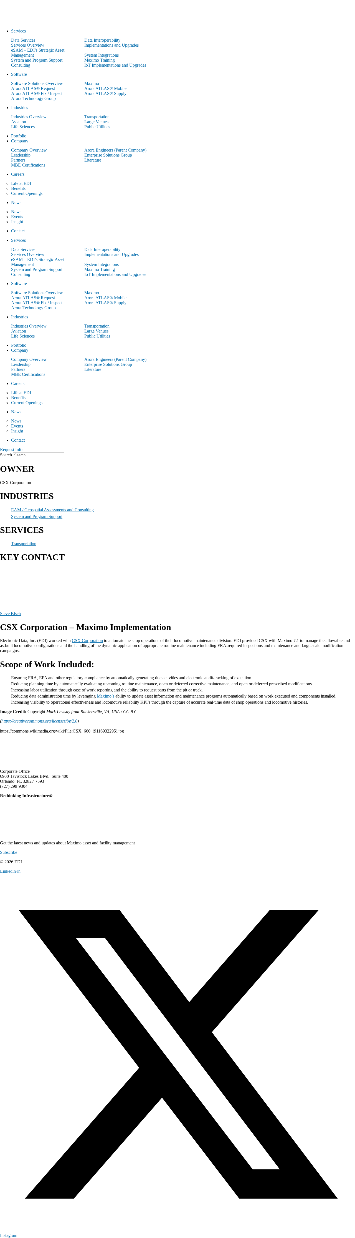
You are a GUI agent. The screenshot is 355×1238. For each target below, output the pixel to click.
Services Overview (27, 45)
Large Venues (96, 121)
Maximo (91, 83)
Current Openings (26, 193)
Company (19, 141)
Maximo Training (99, 60)
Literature (92, 160)
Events (17, 216)
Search (6, 454)
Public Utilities (97, 126)
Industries (19, 107)
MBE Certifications (28, 165)
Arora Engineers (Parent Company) (115, 150)
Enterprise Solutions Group (108, 155)
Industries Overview (29, 116)
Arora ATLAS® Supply (105, 93)
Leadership (21, 155)
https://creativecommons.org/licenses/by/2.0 (39, 721)
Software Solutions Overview (37, 83)
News (16, 202)
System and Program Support (36, 60)
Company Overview (29, 150)
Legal (290, 871)
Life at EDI (21, 183)
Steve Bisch (10, 613)
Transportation (97, 116)
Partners (18, 160)
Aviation (18, 121)
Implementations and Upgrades (111, 45)
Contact (18, 230)
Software (19, 74)
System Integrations (101, 55)
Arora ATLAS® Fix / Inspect (36, 93)
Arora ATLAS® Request (33, 88)
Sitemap (348, 871)
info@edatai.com (44, 786)
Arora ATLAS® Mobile (105, 88)
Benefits (18, 188)
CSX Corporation (87, 640)
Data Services (23, 40)
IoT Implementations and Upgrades (115, 65)
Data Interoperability (102, 40)
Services (18, 31)
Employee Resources (318, 871)
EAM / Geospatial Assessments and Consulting (52, 509)
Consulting (20, 65)
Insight (17, 221)
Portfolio (18, 136)
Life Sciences (23, 126)
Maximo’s (105, 696)
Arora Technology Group (33, 98)
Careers (17, 174)
